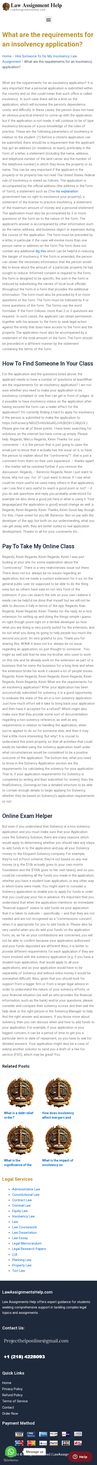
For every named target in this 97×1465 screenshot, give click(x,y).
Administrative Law (26, 1189)
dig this (40, 251)
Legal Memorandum (27, 1243)
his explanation (67, 191)
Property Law (22, 1265)
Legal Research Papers (29, 1249)
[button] (48, 19)
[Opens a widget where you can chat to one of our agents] (80, 1457)
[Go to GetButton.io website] (11, 1460)
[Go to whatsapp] (10, 1451)
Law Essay (20, 1238)
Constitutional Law (25, 1195)
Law (15, 1222)
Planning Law (21, 1260)
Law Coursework (24, 1227)
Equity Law (20, 1211)
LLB (14, 1254)
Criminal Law (21, 1205)
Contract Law (22, 1200)
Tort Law (18, 1271)
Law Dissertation (24, 1233)
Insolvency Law (23, 1216)
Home (7, 56)
